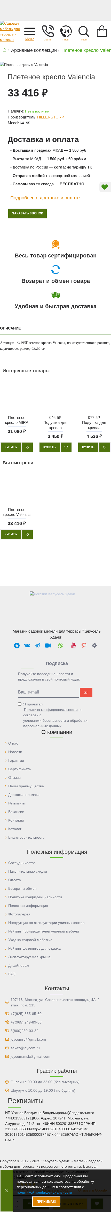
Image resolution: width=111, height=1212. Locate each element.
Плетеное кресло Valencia (16, 512)
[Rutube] (48, 645)
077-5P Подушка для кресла (94, 422)
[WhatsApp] (61, 645)
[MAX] (17, 645)
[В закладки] (27, 447)
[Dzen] (94, 645)
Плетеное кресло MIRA (16, 420)
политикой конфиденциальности (44, 1192)
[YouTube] (73, 645)
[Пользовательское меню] (48, 31)
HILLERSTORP (50, 117)
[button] (30, 31)
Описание (10, 328)
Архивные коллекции (34, 50)
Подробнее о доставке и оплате (45, 197)
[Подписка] (86, 692)
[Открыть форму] (66, 31)
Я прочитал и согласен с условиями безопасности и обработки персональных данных (55, 715)
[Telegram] (37, 645)
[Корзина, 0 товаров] (102, 31)
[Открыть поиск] (84, 31)
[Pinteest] (84, 645)
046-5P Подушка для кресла (55, 422)
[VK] (27, 645)
